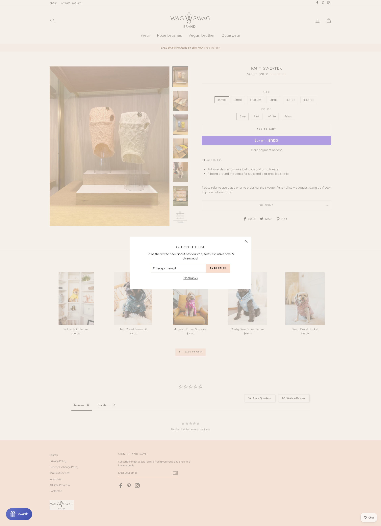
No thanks (191, 278)
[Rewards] (19, 514)
